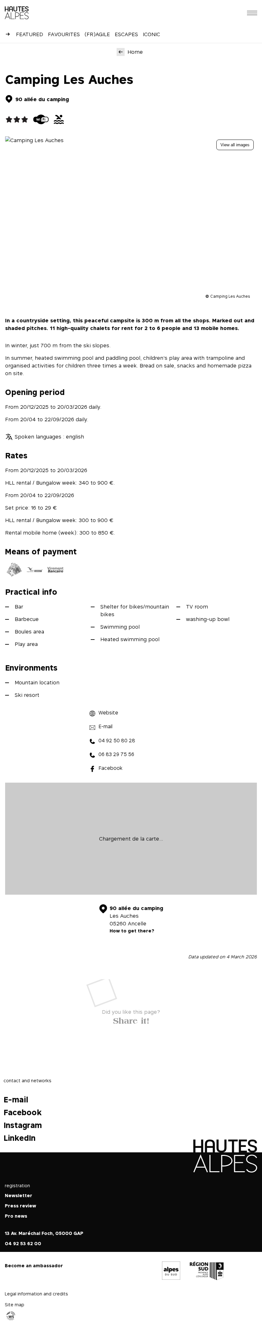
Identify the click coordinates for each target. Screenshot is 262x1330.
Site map (14, 1304)
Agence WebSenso (10, 1315)
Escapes (126, 34)
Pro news (16, 1216)
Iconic (151, 34)
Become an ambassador (34, 1265)
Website (108, 712)
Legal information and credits (36, 1293)
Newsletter (18, 1195)
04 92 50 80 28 (116, 740)
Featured (29, 34)
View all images (235, 144)
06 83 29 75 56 (116, 754)
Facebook (110, 768)
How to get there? (132, 930)
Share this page (131, 1019)
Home (135, 52)
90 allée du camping (42, 99)
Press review (20, 1205)
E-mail (105, 726)
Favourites (64, 34)
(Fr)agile (97, 34)
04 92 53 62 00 (23, 1243)
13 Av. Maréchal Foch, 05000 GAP (44, 1233)
